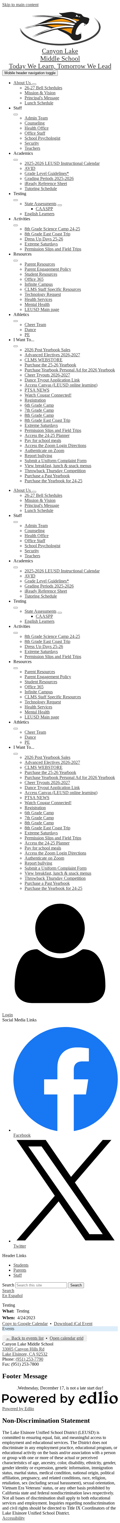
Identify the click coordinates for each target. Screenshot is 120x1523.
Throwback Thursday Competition (55, 470)
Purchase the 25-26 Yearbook (50, 364)
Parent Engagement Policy (48, 269)
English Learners (39, 213)
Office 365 (34, 279)
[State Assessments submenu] (59, 205)
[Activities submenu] (15, 225)
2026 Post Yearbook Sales (47, 349)
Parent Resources (40, 264)
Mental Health (37, 304)
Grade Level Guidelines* (47, 173)
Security (32, 143)
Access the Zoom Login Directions (55, 445)
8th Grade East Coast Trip (47, 233)
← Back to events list (25, 1338)
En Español (12, 1295)
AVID (30, 168)
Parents (19, 1270)
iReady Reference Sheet (46, 183)
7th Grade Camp (39, 410)
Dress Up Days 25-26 (44, 239)
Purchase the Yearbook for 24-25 (53, 480)
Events (8, 1328)
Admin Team (36, 118)
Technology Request (43, 294)
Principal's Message (42, 97)
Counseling (35, 123)
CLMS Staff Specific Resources (53, 289)
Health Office (37, 128)
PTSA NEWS (37, 390)
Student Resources (41, 274)
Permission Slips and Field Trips (53, 249)
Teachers (32, 148)
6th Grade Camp (39, 405)
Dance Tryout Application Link (52, 380)
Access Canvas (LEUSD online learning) (61, 385)
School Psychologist (42, 138)
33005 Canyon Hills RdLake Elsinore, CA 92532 (24, 1351)
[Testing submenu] (15, 200)
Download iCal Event (73, 1323)
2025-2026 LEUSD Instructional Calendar (62, 163)
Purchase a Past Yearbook (47, 475)
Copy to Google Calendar (25, 1323)
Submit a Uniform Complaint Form (56, 460)
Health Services (38, 299)
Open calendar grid (66, 1338)
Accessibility (13, 1518)
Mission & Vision (40, 92)
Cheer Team (35, 324)
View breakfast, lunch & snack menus (58, 465)
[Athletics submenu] (15, 321)
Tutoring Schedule (41, 188)
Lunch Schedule (39, 102)
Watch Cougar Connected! (48, 395)
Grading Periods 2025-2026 (49, 178)
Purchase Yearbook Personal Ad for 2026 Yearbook (70, 370)
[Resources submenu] (15, 260)
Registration (35, 400)
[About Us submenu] (34, 84)
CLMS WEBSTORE (44, 359)
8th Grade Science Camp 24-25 (52, 228)
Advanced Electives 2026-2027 (52, 354)
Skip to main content (20, 4)
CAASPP (44, 208)
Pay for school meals (43, 440)
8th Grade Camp (39, 415)
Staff (17, 1275)
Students (20, 1265)
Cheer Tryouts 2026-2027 (47, 375)
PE (27, 334)
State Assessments (40, 203)
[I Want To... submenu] (15, 346)
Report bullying (38, 455)
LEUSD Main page (42, 309)
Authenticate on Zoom (44, 450)
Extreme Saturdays (41, 244)
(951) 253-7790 (29, 1359)
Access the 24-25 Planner (47, 435)
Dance (30, 329)
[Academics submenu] (15, 160)
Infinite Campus (39, 284)
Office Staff (35, 133)
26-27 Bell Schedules (43, 87)
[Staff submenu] (15, 114)
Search (8, 1285)
